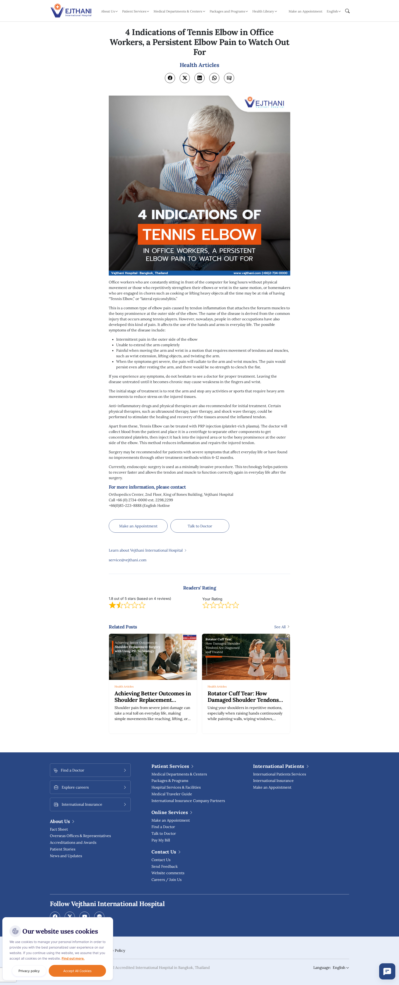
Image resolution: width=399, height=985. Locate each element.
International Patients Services (279, 774)
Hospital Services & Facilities (176, 787)
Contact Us (160, 859)
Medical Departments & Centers (179, 774)
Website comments (167, 873)
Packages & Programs (169, 780)
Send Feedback (164, 866)
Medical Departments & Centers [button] (178, 11)
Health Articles (124, 686)
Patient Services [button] (134, 11)
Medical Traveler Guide (171, 794)
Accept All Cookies (77, 971)
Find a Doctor (163, 826)
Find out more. (73, 958)
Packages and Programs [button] (227, 11)
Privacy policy (29, 971)
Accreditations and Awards (73, 842)
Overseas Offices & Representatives (80, 835)
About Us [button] (108, 11)
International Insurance (273, 780)
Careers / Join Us (166, 879)
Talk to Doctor (200, 526)
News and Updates (66, 855)
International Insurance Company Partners (188, 800)
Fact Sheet (59, 829)
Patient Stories (62, 849)
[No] (108, 918)
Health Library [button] (263, 11)
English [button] (332, 11)
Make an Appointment (305, 11)
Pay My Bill (160, 840)
